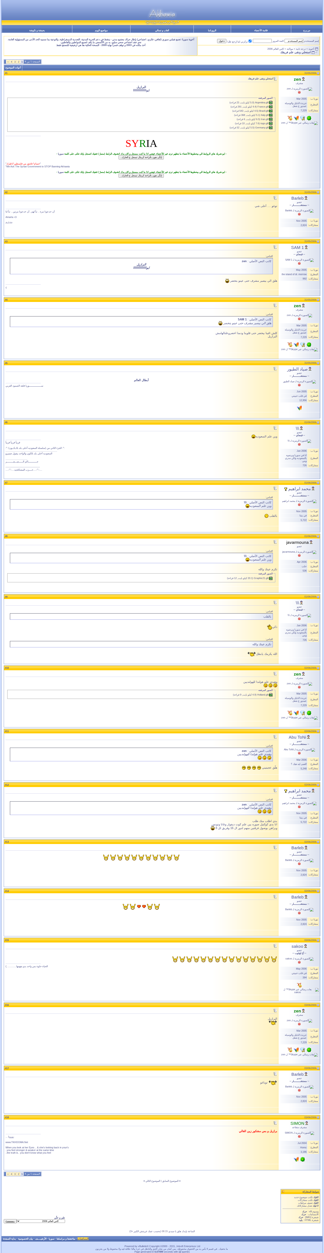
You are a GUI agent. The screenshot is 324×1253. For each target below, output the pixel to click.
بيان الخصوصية (25, 1238)
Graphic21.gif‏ (261, 578)
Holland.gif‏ (262, 694)
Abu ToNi (297, 737)
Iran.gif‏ (264, 119)
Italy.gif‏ (264, 115)
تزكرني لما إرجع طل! (237, 41)
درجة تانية (301, 48)
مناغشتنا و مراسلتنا (66, 1238)
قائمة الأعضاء (261, 30)
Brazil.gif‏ (263, 111)
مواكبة (290, 48)
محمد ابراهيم (299, 488)
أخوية (311, 48)
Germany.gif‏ (261, 127)
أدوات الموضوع (13, 67)
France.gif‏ (262, 106)
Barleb (297, 198)
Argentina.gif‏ (261, 102)
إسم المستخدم (311, 41)
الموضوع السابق (170, 1181)
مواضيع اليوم (101, 30)
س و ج (306, 30)
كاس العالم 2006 (275, 48)
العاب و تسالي (162, 30)
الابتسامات (313, 1214)
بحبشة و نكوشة (37, 30)
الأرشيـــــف (41, 1238)
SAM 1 (297, 247)
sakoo (297, 946)
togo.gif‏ (264, 123)
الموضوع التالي (152, 1181)
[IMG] (308, 1217)
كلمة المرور (278, 41)
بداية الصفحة (9, 1238)
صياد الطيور (297, 369)
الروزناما (212, 30)
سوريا (61, 153)
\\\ (297, 428)
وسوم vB (313, 1211)
